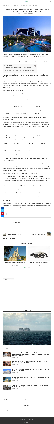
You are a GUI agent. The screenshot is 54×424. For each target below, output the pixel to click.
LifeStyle (10, 213)
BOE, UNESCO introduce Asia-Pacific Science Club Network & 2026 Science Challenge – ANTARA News (31, 370)
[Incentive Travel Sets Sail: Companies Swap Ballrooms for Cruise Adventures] (27, 329)
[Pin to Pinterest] (2, 213)
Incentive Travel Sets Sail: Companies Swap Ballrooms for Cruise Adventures (25, 347)
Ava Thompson (24, 13)
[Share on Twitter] (2, 210)
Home (4, 5)
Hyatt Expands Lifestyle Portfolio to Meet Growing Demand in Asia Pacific (18, 67)
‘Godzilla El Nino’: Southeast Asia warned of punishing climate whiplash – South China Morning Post (30, 386)
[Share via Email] (2, 216)
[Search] (50, 1)
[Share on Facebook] (2, 208)
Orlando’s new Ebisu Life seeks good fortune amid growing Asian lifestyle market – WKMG (30, 378)
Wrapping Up (7, 71)
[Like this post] (24, 219)
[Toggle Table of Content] (33, 66)
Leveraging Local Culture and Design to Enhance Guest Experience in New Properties (20, 70)
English (7, 279)
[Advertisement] (13, 296)
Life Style (10, 5)
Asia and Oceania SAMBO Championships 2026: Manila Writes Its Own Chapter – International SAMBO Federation (29, 362)
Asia (5, 213)
